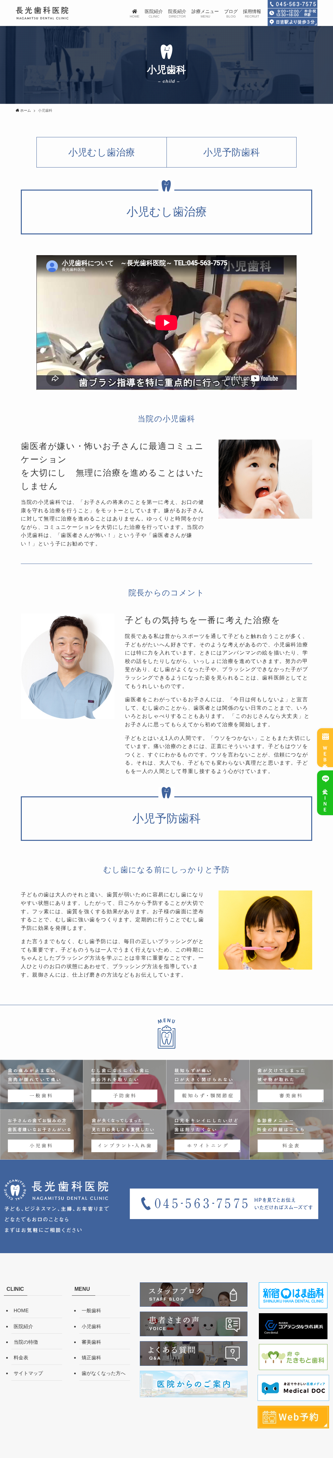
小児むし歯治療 (101, 152)
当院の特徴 (26, 1342)
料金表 (21, 1357)
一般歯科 (91, 1310)
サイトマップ (28, 1373)
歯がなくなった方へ (104, 1373)
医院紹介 (23, 1326)
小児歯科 (91, 1326)
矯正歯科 (91, 1357)
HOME (21, 1310)
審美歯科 (91, 1342)
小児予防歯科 (231, 152)
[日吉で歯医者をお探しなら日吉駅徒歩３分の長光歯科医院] (42, 12)
